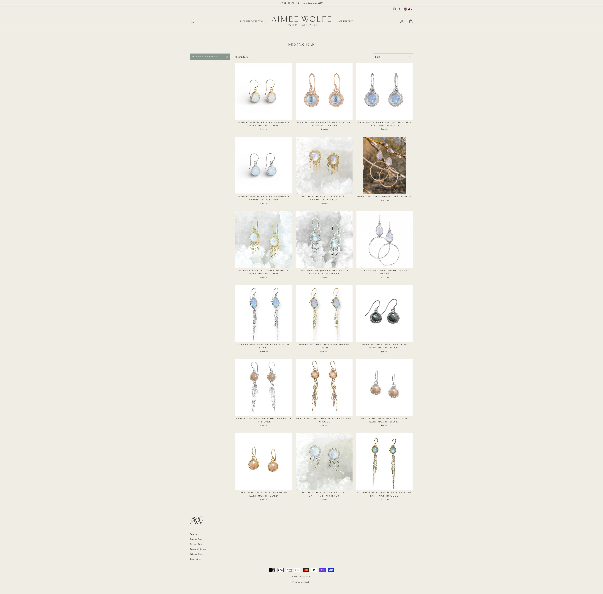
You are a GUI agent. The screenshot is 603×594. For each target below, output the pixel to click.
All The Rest (345, 21)
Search (193, 534)
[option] (301, 3)
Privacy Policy (197, 554)
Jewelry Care (196, 539)
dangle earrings (205, 57)
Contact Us (195, 559)
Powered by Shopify (301, 582)
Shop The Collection (252, 21)
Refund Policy (197, 544)
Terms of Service (198, 549)
